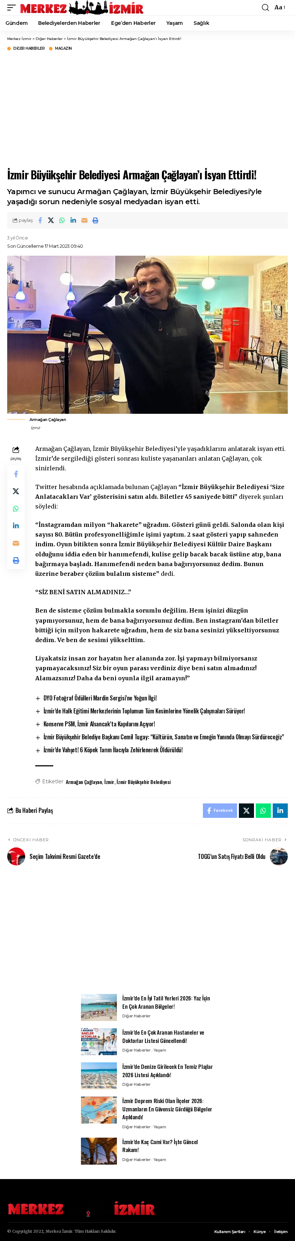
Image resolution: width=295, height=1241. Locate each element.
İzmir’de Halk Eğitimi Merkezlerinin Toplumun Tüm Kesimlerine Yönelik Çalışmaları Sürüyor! (144, 711)
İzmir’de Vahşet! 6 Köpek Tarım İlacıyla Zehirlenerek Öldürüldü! (113, 749)
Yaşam (160, 1050)
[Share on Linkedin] (73, 220)
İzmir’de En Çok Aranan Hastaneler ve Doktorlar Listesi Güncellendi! (163, 1036)
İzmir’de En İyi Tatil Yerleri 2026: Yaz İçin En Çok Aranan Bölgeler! (166, 1002)
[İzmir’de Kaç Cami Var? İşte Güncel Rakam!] (99, 1151)
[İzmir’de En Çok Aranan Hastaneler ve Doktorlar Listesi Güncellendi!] (99, 1041)
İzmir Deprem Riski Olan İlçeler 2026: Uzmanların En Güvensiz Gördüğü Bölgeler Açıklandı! (167, 1109)
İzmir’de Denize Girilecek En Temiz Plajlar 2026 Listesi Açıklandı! (167, 1070)
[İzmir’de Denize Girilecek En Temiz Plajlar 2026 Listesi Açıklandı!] (99, 1075)
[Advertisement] (147, 108)
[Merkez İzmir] (82, 7)
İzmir (109, 781)
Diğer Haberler (29, 48)
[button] (13, 7)
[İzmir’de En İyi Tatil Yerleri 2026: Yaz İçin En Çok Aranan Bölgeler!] (99, 1007)
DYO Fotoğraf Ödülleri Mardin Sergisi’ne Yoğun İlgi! (100, 698)
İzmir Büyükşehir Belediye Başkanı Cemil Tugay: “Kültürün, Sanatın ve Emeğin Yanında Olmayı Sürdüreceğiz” (164, 736)
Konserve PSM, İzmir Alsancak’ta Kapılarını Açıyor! (99, 724)
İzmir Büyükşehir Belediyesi (144, 781)
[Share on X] (51, 220)
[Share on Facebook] (40, 220)
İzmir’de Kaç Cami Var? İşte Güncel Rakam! (160, 1146)
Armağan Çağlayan (84, 781)
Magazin (63, 48)
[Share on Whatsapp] (62, 220)
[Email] (85, 220)
